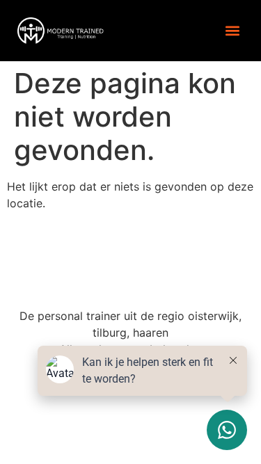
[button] (232, 30)
